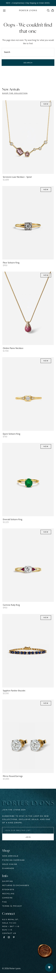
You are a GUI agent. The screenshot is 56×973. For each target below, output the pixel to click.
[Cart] (53, 10)
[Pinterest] (14, 938)
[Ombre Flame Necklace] (28, 308)
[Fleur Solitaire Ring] (28, 222)
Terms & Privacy (12, 906)
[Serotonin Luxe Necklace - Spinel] (28, 137)
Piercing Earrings (13, 860)
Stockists (8, 889)
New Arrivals (10, 856)
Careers (7, 898)
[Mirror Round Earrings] (28, 736)
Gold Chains (9, 864)
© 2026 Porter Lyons (11, 968)
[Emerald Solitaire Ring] (28, 479)
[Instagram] (9, 938)
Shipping (7, 881)
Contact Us (9, 933)
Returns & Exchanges (15, 885)
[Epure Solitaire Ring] (28, 394)
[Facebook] (4, 938)
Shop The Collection (14, 93)
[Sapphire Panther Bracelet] (28, 650)
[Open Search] (48, 10)
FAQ (4, 902)
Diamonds (8, 868)
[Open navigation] (9, 10)
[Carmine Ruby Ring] (28, 565)
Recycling (8, 894)
